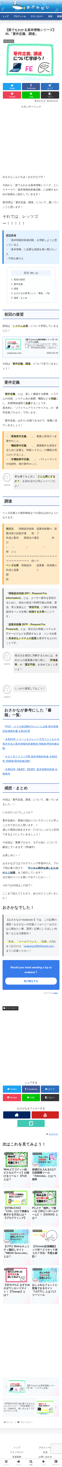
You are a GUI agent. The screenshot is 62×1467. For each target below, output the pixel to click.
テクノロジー (11, 1008)
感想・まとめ (20, 298)
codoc (55, 993)
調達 (16, 288)
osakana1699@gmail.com (38, 946)
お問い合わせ (45, 1457)
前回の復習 (19, 279)
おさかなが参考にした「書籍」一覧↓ (32, 293)
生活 (45, 1452)
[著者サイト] (17, 1115)
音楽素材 (16, 1457)
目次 (26, 272)
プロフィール (45, 1447)
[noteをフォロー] (31, 1123)
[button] (56, 735)
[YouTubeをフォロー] (45, 1115)
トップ (17, 1447)
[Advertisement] (31, 140)
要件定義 (18, 284)
